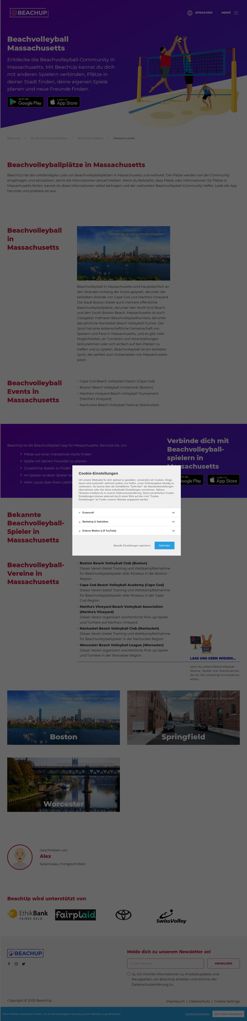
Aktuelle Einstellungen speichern (131, 545)
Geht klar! (164, 545)
